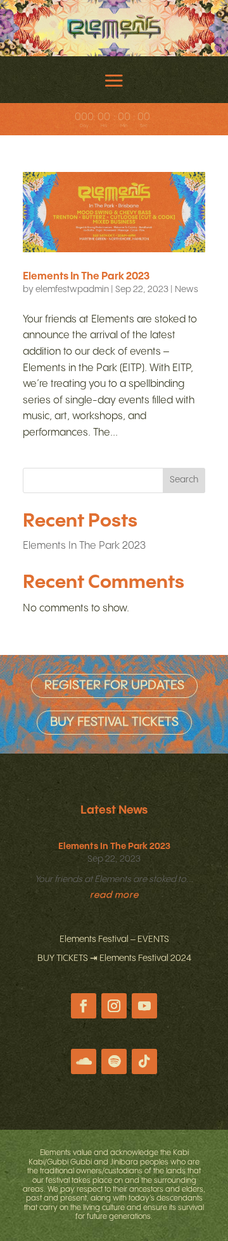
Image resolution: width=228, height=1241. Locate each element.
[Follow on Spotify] (114, 1061)
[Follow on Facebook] (83, 1005)
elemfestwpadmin (72, 289)
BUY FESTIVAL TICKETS (114, 722)
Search (184, 479)
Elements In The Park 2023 (86, 276)
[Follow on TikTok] (144, 1061)
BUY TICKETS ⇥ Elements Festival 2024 (114, 958)
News (186, 289)
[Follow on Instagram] (114, 1005)
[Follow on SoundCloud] (83, 1061)
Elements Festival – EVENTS (114, 939)
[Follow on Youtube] (144, 1005)
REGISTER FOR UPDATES (114, 685)
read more (114, 895)
